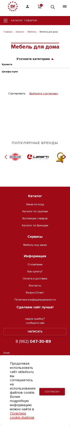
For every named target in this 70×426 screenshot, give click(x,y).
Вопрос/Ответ (35, 292)
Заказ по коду (35, 204)
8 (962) (33, 341)
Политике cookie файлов (22, 415)
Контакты (35, 285)
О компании (35, 264)
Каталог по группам (35, 211)
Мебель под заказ (35, 245)
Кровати (7, 64)
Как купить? (35, 271)
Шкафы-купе (10, 71)
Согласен (52, 391)
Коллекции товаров (35, 218)
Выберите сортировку (43, 93)
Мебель (32, 32)
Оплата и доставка (35, 278)
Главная (8, 32)
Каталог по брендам (35, 225)
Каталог (20, 32)
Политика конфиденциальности (35, 299)
